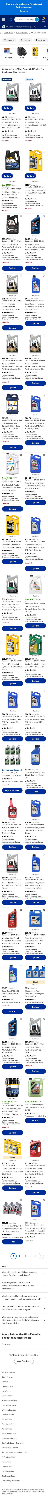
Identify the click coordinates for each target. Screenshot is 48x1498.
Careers (5, 1382)
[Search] (37, 19)
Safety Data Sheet (9, 1457)
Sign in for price (12, 790)
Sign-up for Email (8, 1424)
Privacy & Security (9, 1433)
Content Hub (7, 1466)
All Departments (8, 1372)
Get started (24, 11)
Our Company (7, 1386)
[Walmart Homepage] (10, 19)
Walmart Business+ (9, 1410)
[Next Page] (41, 1256)
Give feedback (24, 1361)
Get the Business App (10, 1405)
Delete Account (8, 1471)
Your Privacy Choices (10, 1448)
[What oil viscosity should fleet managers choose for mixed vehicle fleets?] (44, 1274)
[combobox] (26, 19)
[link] (8, 53)
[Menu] (4, 19)
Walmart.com (7, 1396)
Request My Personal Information (15, 1452)
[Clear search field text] (32, 19)
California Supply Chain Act (12, 1443)
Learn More (6, 1462)
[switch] (26, 40)
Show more (6, 1344)
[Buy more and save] (21, 770)
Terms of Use (7, 1429)
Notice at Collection (9, 1438)
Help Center (6, 1391)
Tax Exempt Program (10, 1476)
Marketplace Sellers (9, 1400)
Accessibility (7, 1419)
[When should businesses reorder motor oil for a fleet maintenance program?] (44, 1308)
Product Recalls (8, 1415)
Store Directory (8, 1377)
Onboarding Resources (11, 1481)
